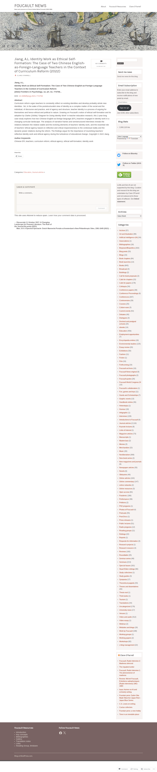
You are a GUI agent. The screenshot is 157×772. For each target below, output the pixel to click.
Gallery (19, 739)
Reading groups (125, 531)
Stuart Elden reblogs (127, 569)
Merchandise (124, 448)
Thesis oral (123, 592)
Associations (124, 241)
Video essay (124, 620)
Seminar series (125, 558)
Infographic (123, 413)
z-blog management (126, 645)
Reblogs (122, 534)
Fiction (121, 358)
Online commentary (126, 481)
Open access (124, 492)
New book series (125, 458)
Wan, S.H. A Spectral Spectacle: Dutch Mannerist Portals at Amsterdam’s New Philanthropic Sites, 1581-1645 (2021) (63, 228)
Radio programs (125, 527)
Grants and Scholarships (128, 395)
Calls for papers (125, 283)
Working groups (125, 634)
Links (18, 743)
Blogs (121, 255)
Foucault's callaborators (128, 388)
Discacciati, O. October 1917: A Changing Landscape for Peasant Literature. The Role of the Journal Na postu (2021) (33, 224)
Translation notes (23, 741)
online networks (125, 485)
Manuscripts (123, 437)
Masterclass (123, 441)
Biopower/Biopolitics (127, 248)
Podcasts (122, 513)
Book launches (125, 262)
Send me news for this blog (127, 76)
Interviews (123, 416)
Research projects (126, 545)
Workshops (123, 641)
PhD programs (124, 506)
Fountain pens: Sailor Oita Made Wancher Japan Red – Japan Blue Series (130, 697)
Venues (122, 613)
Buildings (122, 272)
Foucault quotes (125, 379)
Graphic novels (125, 399)
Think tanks (123, 596)
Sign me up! (124, 108)
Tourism (122, 599)
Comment (101, 208)
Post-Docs (123, 516)
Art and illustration (126, 234)
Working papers (125, 638)
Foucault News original (128, 372)
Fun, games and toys (127, 392)
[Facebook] (60, 733)
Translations (124, 603)
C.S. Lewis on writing (127, 704)
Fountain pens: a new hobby (130, 711)
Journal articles (38, 172)
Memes (122, 444)
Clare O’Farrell (135, 6)
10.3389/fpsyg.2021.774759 (31, 96)
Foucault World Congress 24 (130, 382)
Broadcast (123, 269)
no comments (101, 63)
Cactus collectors (125, 707)
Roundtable (123, 555)
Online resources (125, 489)
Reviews (122, 551)
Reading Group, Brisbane (27, 746)
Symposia (123, 579)
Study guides (124, 576)
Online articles (124, 478)
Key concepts (22, 734)
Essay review (124, 347)
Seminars (123, 562)
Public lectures (125, 523)
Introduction (21, 732)
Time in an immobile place (129, 714)
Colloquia (123, 286)
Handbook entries (126, 402)
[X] (64, 733)
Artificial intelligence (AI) (128, 237)
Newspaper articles (126, 467)
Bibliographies (124, 244)
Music (121, 451)
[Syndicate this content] (119, 655)
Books (121, 265)
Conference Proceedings (128, 293)
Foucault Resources (117, 6)
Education (27, 172)
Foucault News (30, 5)
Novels (122, 471)
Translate (134, 138)
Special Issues (124, 566)
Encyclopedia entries (127, 340)
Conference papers (126, 290)
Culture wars (124, 307)
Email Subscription (127, 85)
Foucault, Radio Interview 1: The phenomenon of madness (129, 672)
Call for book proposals (128, 276)
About (103, 6)
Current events (124, 311)
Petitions (122, 502)
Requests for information (128, 541)
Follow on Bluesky (130, 153)
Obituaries (123, 475)
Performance (124, 499)
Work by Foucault (126, 631)
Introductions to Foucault (128, 420)
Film (121, 361)
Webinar (122, 624)
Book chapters (124, 258)
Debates (122, 314)
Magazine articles (126, 434)
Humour (122, 409)
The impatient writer (126, 667)
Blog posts (123, 251)
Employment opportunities (129, 334)
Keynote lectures (125, 427)
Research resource (126, 548)
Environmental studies (127, 344)
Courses (122, 304)
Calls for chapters (126, 279)
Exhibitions (123, 351)
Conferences (124, 297)
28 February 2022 (101, 66)
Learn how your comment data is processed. (67, 215)
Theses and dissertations (128, 586)
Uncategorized (124, 606)
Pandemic (123, 496)
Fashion (122, 354)
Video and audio (125, 617)
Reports (122, 537)
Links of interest (125, 430)
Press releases (125, 520)
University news (125, 610)
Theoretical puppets (126, 583)
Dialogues (123, 318)
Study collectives (125, 572)
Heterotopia (123, 406)
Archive (122, 230)
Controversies (124, 300)
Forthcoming (124, 365)
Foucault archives (126, 368)
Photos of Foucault (126, 510)
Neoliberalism (124, 455)
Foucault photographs (127, 375)
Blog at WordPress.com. (23, 756)
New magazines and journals (130, 462)
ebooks (122, 327)
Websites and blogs (126, 627)
